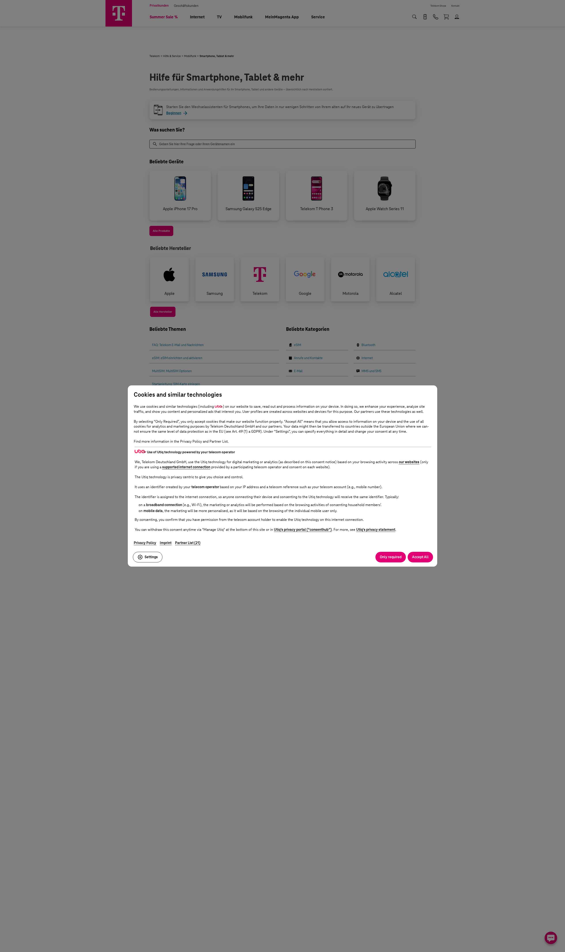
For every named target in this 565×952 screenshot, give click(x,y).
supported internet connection (186, 467)
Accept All (420, 557)
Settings (151, 557)
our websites (409, 462)
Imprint (165, 543)
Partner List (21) (187, 543)
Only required (390, 557)
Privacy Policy (145, 543)
